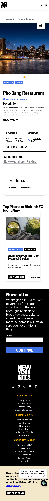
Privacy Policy (13, 485)
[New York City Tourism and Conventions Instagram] (13, 386)
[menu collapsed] (46, 5)
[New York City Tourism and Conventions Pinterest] (35, 386)
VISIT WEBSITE (16, 277)
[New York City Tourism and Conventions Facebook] (18, 386)
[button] (24, 48)
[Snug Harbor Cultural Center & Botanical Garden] (23, 228)
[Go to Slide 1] (24, 77)
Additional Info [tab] (13, 157)
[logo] (3, 4)
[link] (24, 400)
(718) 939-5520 (36, 139)
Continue (24, 350)
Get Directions (15, 146)
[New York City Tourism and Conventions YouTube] (30, 386)
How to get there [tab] (14, 161)
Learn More (36, 277)
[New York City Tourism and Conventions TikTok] (24, 386)
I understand (15, 493)
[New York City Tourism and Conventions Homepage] (24, 373)
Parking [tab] (31, 161)
